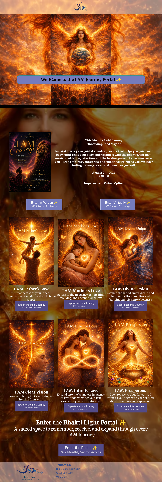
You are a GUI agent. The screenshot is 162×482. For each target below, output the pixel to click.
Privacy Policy (30, 477)
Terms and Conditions (30, 479)
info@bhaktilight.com (69, 468)
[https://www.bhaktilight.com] (81, 7)
